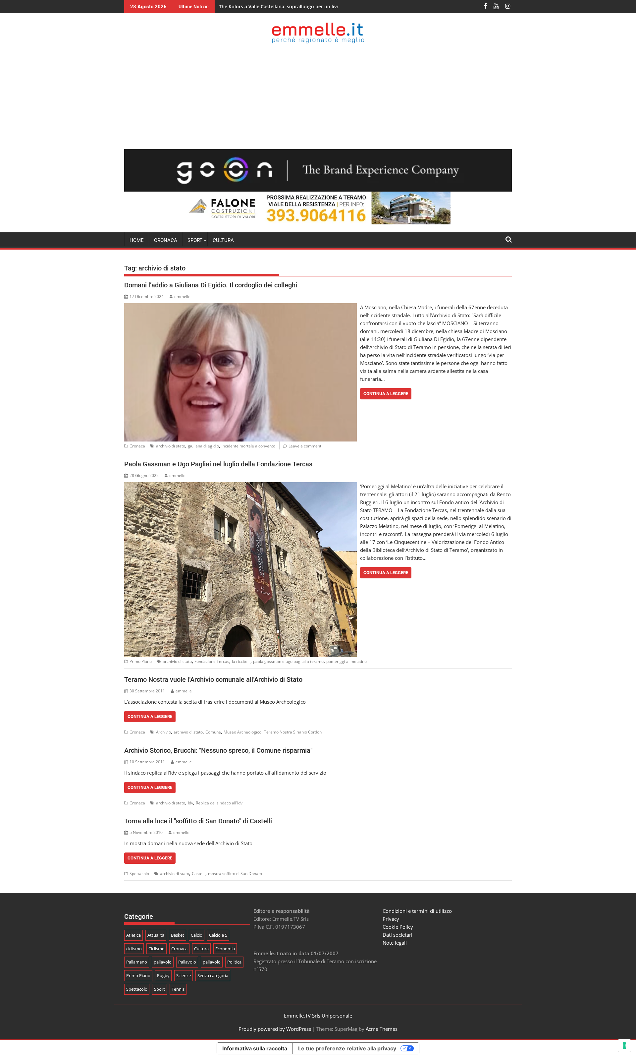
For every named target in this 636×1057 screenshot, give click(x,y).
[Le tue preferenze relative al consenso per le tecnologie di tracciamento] (624, 1045)
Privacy (391, 918)
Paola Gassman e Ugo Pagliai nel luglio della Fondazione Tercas (218, 464)
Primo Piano (141, 661)
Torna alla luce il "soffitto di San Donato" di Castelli (198, 821)
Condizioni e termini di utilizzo (417, 911)
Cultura (223, 240)
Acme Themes (382, 1029)
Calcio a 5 (218, 935)
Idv (190, 803)
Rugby (163, 975)
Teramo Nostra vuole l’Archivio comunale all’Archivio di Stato (213, 679)
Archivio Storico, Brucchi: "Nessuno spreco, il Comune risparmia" (218, 750)
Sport (159, 989)
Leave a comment (305, 446)
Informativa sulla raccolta (254, 1048)
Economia (225, 949)
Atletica (133, 935)
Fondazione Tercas (211, 661)
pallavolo (163, 962)
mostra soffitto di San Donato (235, 873)
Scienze (183, 975)
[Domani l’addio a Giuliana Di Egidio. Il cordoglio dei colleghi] (240, 307)
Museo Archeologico (242, 732)
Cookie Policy (398, 926)
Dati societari (397, 934)
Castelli (198, 873)
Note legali (395, 942)
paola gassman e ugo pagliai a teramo (288, 661)
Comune (213, 732)
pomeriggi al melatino (346, 661)
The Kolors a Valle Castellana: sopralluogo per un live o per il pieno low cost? (306, 6)
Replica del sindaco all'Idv (219, 803)
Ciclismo (156, 949)
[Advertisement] (318, 96)
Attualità (155, 935)
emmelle (182, 296)
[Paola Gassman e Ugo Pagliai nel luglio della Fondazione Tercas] (240, 486)
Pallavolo (187, 962)
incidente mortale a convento (248, 446)
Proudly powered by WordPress (274, 1029)
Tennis (178, 989)
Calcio (196, 935)
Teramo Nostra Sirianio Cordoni (293, 732)
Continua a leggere (385, 393)
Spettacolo (139, 873)
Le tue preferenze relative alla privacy (347, 1048)
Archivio (163, 732)
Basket (177, 935)
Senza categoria (212, 975)
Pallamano (136, 962)
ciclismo (134, 949)
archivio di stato (170, 446)
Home (137, 240)
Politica (234, 962)
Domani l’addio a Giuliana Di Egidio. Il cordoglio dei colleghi (210, 285)
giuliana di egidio (203, 446)
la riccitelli (241, 661)
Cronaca (165, 240)
